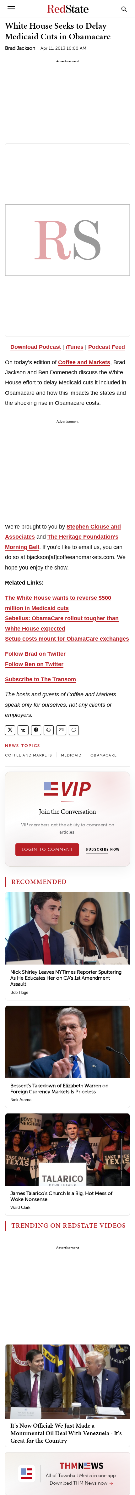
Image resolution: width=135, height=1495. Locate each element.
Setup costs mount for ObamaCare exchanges (67, 639)
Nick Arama (20, 1099)
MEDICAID (71, 755)
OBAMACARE (103, 755)
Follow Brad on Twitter (35, 654)
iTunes (75, 347)
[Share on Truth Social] (23, 730)
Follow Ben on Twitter (34, 664)
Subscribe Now (103, 850)
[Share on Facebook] (36, 730)
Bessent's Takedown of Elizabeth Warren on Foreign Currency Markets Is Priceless (59, 1089)
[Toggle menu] (11, 9)
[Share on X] (10, 730)
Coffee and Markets (84, 362)
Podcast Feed (106, 347)
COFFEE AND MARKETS (28, 755)
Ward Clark (20, 1207)
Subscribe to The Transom (40, 679)
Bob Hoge (19, 992)
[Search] (124, 8)
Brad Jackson (20, 48)
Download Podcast (35, 347)
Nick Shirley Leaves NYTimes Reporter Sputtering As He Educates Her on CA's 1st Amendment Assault (66, 978)
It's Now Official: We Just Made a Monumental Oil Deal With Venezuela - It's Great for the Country (66, 1433)
